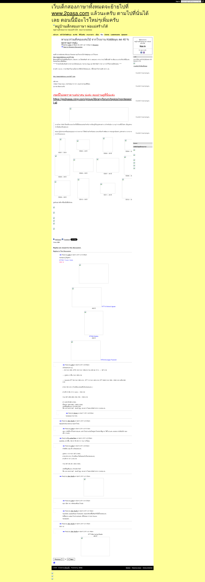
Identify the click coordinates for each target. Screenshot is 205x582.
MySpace (58, 240)
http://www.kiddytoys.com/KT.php (63, 57)
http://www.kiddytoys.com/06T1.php (64, 76)
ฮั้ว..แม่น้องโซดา (72, 438)
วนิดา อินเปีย (71, 421)
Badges (128, 568)
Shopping (95, 45)
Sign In (178, 1)
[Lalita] (56, 44)
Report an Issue (136, 568)
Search (203, 1)
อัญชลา (76, 413)
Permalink (61, 255)
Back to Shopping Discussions (72, 47)
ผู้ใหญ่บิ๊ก (67, 568)
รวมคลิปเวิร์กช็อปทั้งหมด (140, 66)
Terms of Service (147, 568)
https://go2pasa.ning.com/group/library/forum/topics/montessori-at (92, 100)
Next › (72, 559)
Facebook (67, 240)
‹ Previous (57, 559)
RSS (54, 563)
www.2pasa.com (70, 13)
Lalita (69, 45)
